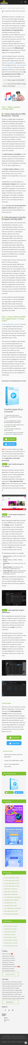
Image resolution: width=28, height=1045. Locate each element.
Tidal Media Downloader (8, 964)
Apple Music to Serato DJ (10, 889)
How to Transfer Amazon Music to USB (11, 986)
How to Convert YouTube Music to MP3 (12, 982)
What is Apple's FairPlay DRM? (15, 80)
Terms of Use (4, 1038)
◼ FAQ (6, 1018)
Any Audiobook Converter (11, 945)
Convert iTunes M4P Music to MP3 (13, 760)
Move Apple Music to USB (11, 911)
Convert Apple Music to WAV (11, 880)
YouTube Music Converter (11, 940)
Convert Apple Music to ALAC (11, 886)
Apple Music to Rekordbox (11, 894)
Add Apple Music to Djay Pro (11, 900)
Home (4, 8)
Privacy (23, 1036)
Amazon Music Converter (10, 926)
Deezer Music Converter (10, 937)
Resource (8, 1036)
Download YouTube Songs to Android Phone (13, 998)
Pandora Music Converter (10, 943)
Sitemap (18, 1036)
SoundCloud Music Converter (9, 966)
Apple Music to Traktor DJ (10, 891)
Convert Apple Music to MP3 (11, 877)
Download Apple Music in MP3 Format (11, 994)
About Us (10, 1038)
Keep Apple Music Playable (11, 914)
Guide (8, 8)
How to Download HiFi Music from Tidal (12, 992)
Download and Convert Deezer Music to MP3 (13, 996)
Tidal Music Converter (10, 934)
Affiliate (15, 1038)
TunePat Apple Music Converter (11, 324)
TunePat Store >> (10, 1002)
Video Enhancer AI (22, 1038)
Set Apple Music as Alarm (10, 905)
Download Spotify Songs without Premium (12, 984)
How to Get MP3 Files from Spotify (10, 988)
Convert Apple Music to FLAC (11, 883)
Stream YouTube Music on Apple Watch (12, 990)
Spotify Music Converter (10, 929)
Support (14, 1036)
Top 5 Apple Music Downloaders (12, 908)
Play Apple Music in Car (10, 902)
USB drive (10, 434)
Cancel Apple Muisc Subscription (12, 897)
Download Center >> (10, 974)
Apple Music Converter (10, 931)
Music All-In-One (6, 953)
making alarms (10, 63)
